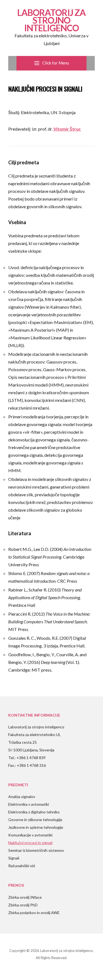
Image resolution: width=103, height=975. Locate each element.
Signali (13, 858)
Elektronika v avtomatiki (28, 804)
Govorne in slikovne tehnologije (35, 819)
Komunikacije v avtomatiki (30, 835)
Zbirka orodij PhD (23, 905)
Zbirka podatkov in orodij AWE (34, 912)
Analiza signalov (21, 796)
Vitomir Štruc (67, 128)
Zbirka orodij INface (25, 897)
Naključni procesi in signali (30, 842)
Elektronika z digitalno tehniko (34, 812)
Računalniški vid (21, 865)
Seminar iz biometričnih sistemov (36, 850)
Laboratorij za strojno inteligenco (51, 20)
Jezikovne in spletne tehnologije (35, 827)
